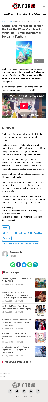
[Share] (4, 373)
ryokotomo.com (13, 213)
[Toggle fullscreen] (6, 373)
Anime (5, 227)
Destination (22, 14)
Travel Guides (9, 14)
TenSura (6, 238)
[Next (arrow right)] (4, 376)
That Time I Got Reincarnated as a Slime (20, 243)
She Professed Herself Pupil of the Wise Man (22, 233)
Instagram (37, 216)
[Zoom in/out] (9, 373)
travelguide (16, 252)
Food (44, 14)
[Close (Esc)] (1, 373)
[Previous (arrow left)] (1, 376)
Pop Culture (34, 14)
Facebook (17, 216)
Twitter (26, 216)
